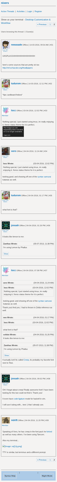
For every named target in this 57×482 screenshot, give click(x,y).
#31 (51, 45)
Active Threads (7, 11)
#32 (50, 84)
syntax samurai (44, 177)
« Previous (42, 24)
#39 (47, 420)
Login (29, 11)
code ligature (19, 399)
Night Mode (47, 476)
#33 (45, 111)
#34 (45, 151)
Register (38, 11)
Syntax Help (10, 476)
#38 (48, 379)
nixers (5, 2)
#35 (50, 195)
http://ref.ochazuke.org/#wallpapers (18, 68)
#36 (48, 225)
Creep (26, 360)
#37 (45, 270)
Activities (21, 11)
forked (49, 431)
